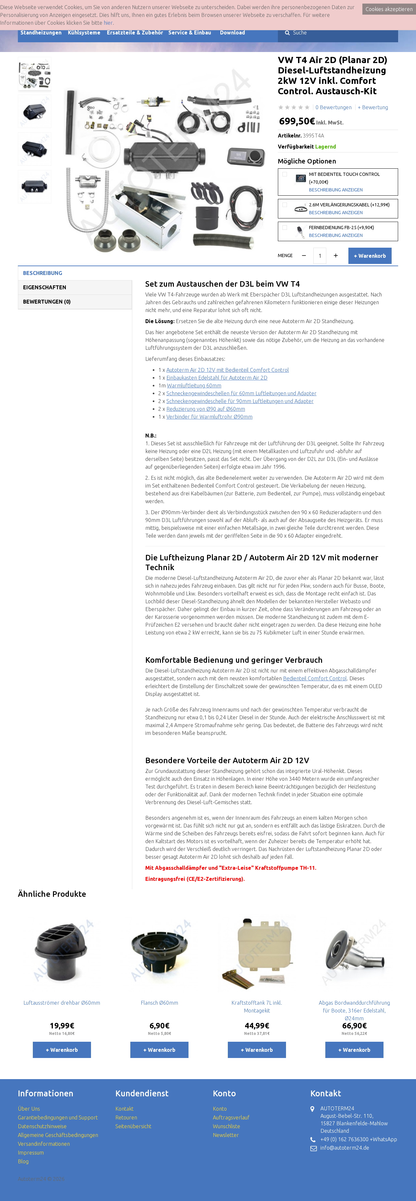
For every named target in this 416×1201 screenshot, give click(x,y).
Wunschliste (226, 1126)
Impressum (31, 1152)
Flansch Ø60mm (159, 1003)
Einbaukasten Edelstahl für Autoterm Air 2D (216, 378)
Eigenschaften (44, 287)
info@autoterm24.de (344, 1148)
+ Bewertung (373, 107)
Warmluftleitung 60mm (194, 385)
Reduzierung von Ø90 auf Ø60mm (205, 409)
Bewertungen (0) (47, 302)
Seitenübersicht (133, 1126)
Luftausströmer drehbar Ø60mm (61, 1003)
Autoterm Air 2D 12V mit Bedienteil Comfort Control (227, 370)
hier (108, 23)
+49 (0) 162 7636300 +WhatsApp (358, 1139)
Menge (285, 255)
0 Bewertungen (334, 107)
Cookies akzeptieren (389, 9)
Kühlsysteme (84, 32)
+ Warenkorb (370, 256)
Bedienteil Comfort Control (315, 678)
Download (232, 32)
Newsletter (226, 1135)
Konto (220, 1109)
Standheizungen (40, 32)
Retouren (126, 1117)
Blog (23, 1161)
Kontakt (124, 1109)
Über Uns (29, 1109)
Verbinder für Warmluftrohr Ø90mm (209, 417)
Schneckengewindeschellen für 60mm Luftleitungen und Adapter (241, 393)
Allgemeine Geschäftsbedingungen (58, 1135)
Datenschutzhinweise (42, 1126)
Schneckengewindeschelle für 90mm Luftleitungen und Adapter (240, 401)
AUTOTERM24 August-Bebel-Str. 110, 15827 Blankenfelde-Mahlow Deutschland (354, 1119)
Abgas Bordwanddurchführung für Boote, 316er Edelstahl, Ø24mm (354, 1010)
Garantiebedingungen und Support (58, 1117)
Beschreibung (42, 273)
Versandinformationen (44, 1144)
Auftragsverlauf (231, 1117)
